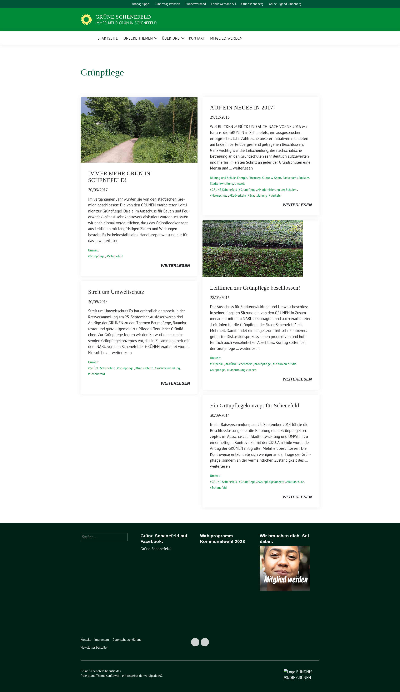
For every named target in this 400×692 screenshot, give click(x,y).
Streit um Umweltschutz (116, 292)
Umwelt (93, 250)
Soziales (304, 178)
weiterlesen (175, 265)
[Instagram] (205, 642)
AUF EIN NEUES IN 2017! (242, 107)
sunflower (112, 676)
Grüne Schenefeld (123, 17)
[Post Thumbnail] (139, 129)
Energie (242, 178)
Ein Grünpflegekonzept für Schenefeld (254, 405)
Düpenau (218, 364)
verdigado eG (153, 676)
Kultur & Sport (271, 178)
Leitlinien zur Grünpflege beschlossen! (255, 288)
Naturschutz (220, 195)
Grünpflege (97, 256)
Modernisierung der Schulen (277, 190)
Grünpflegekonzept (271, 482)
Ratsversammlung (168, 368)
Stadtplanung (258, 195)
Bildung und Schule (223, 178)
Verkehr (276, 195)
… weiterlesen (106, 240)
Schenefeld (115, 256)
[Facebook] (195, 642)
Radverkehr (289, 178)
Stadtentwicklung (221, 184)
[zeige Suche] (312, 4)
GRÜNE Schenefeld (224, 190)
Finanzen (255, 178)
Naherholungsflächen (242, 370)
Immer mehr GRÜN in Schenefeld (126, 22)
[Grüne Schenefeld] (86, 19)
